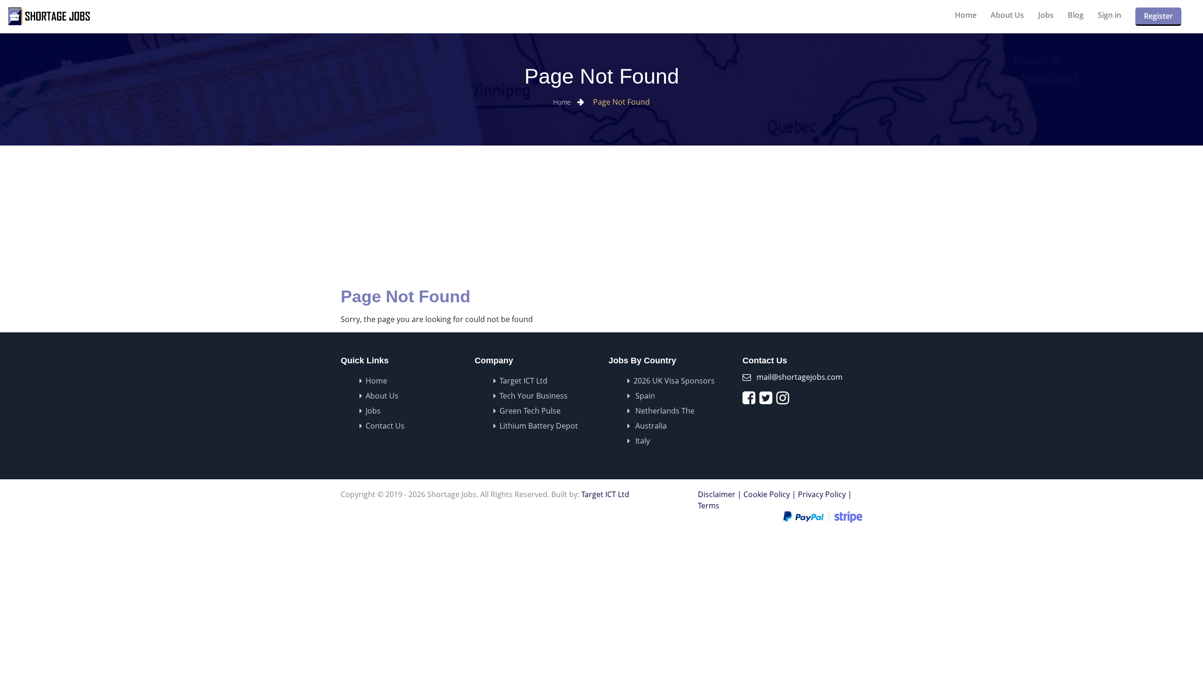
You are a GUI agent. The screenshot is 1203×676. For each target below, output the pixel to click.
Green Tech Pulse (530, 411)
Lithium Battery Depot (539, 426)
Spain (644, 396)
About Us (1007, 15)
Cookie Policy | (769, 494)
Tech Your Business (534, 396)
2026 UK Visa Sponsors (674, 381)
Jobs (1046, 15)
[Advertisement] (601, 216)
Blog (1076, 15)
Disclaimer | (720, 494)
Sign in (1109, 15)
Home (965, 15)
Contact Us (385, 426)
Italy (641, 441)
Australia (650, 426)
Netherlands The (664, 411)
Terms (708, 505)
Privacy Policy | (825, 494)
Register (1158, 16)
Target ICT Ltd (523, 381)
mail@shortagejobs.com (800, 377)
